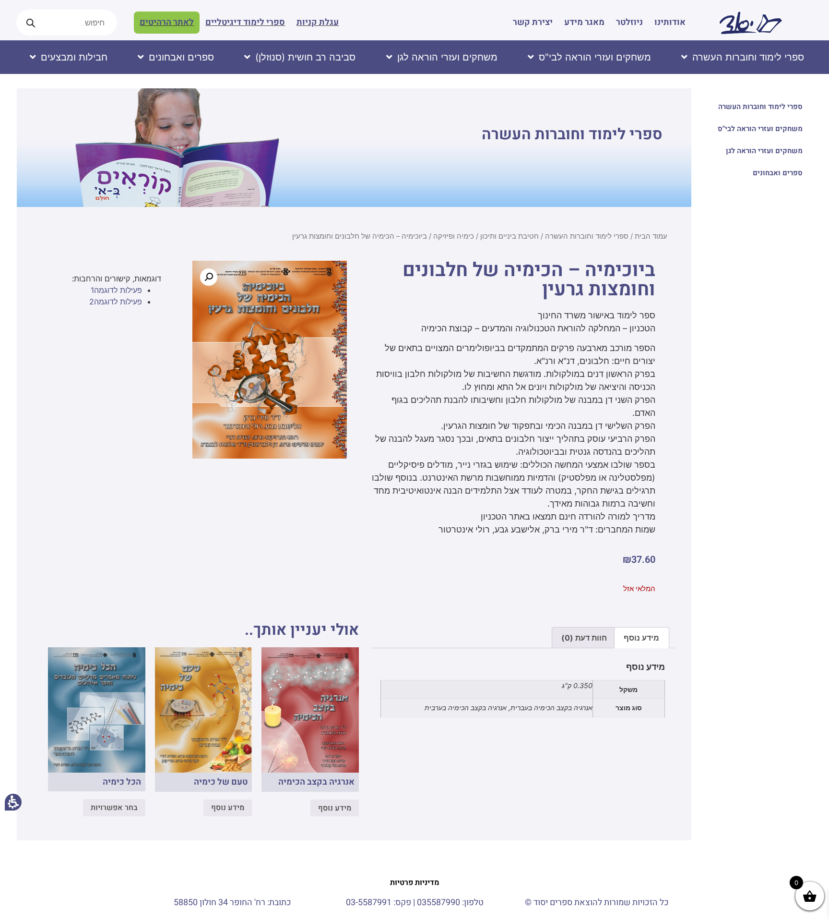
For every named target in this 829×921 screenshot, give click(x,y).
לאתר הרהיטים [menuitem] (167, 22)
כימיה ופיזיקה (453, 236)
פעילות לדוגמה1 (116, 290)
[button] (208, 277)
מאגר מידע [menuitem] (584, 22)
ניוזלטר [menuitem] (629, 22)
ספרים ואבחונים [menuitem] (778, 173)
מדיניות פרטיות (414, 882)
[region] (354, 240)
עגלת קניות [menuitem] (317, 22)
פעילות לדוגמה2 (115, 301)
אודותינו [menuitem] (670, 22)
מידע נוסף (334, 808)
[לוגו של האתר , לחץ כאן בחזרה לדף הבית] (750, 23)
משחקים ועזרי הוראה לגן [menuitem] (764, 150)
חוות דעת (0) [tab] (584, 637)
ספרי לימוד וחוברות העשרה (572, 134)
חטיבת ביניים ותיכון (509, 236)
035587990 (438, 902)
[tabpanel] (523, 693)
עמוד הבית (651, 236)
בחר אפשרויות (114, 807)
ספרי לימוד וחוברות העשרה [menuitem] (760, 106)
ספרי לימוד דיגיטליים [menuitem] (245, 22)
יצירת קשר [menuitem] (533, 22)
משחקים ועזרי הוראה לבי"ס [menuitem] (760, 128)
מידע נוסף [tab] (641, 637)
